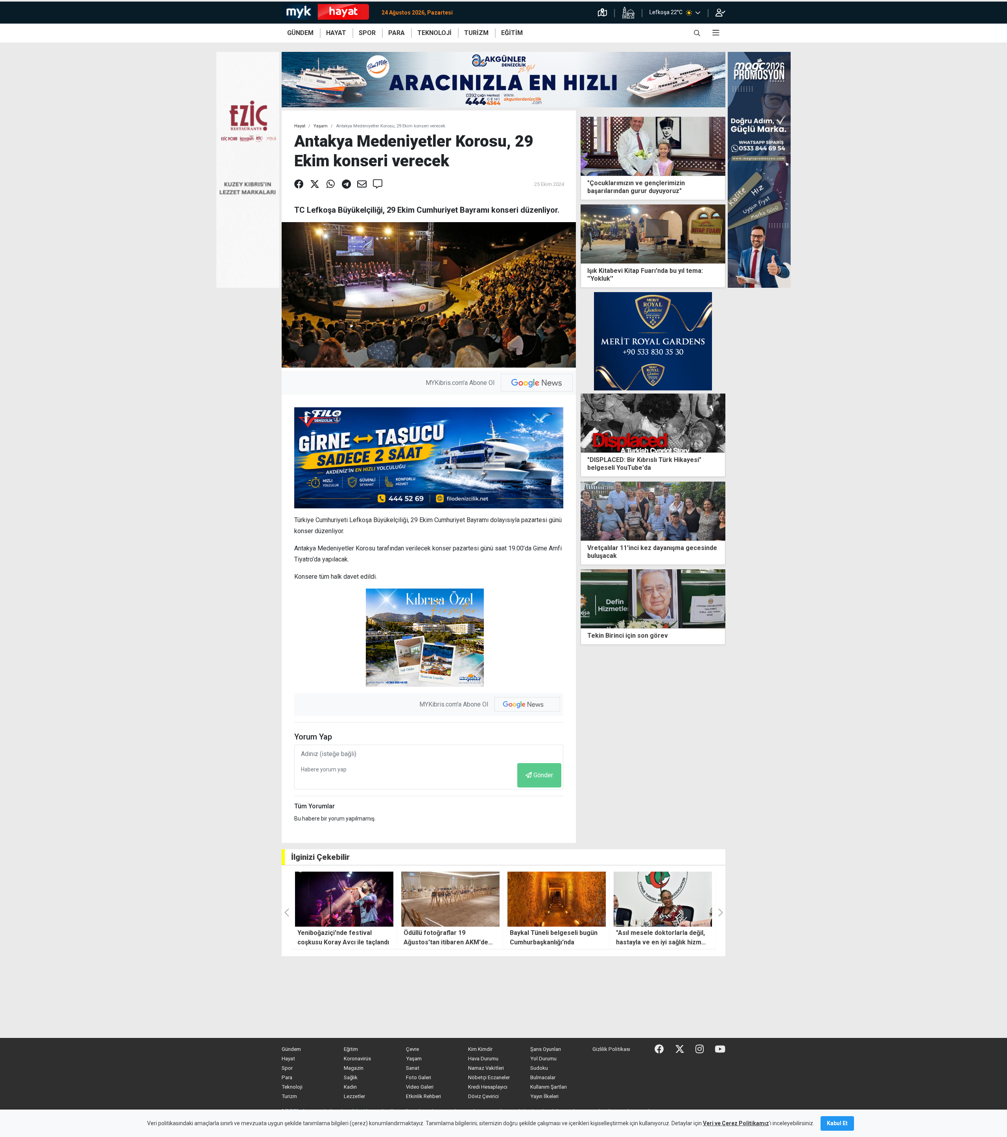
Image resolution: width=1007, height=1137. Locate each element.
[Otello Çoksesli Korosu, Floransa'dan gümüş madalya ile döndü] (653, 598)
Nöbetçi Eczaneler (489, 1077)
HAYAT (336, 33)
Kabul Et (837, 1123)
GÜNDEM (300, 33)
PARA (396, 33)
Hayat (299, 126)
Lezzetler (354, 1096)
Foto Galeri (418, 1077)
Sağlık (351, 1077)
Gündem (291, 1049)
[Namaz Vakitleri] (628, 12)
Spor (287, 1068)
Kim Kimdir (480, 1049)
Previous (583, 613)
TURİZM (476, 33)
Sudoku (539, 1068)
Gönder (543, 775)
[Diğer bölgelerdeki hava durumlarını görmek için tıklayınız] (698, 12)
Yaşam (321, 126)
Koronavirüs (357, 1059)
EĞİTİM (512, 33)
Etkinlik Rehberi (423, 1096)
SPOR (367, 33)
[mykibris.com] (328, 13)
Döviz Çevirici (483, 1096)
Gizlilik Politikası (611, 1049)
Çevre (412, 1049)
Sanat (412, 1068)
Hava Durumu (483, 1059)
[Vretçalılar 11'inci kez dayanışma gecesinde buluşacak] (653, 510)
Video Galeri (419, 1087)
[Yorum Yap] (377, 184)
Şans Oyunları (545, 1049)
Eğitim (351, 1049)
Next (722, 613)
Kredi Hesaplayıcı (487, 1087)
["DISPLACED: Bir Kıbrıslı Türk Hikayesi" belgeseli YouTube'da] (653, 423)
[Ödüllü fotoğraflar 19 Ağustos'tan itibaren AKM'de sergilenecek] (344, 899)
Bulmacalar (542, 1077)
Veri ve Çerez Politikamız (736, 1123)
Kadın (350, 1087)
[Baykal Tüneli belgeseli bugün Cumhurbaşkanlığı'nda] (450, 899)
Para (287, 1077)
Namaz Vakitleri (486, 1068)
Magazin (353, 1068)
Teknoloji (292, 1087)
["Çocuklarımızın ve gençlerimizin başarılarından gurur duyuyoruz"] (653, 145)
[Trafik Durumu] (602, 13)
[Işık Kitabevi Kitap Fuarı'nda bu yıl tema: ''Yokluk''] (653, 233)
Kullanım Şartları (548, 1087)
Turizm (289, 1096)
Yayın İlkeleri (544, 1096)
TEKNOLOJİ (434, 33)
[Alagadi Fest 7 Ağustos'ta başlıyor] (663, 899)
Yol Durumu (543, 1059)
